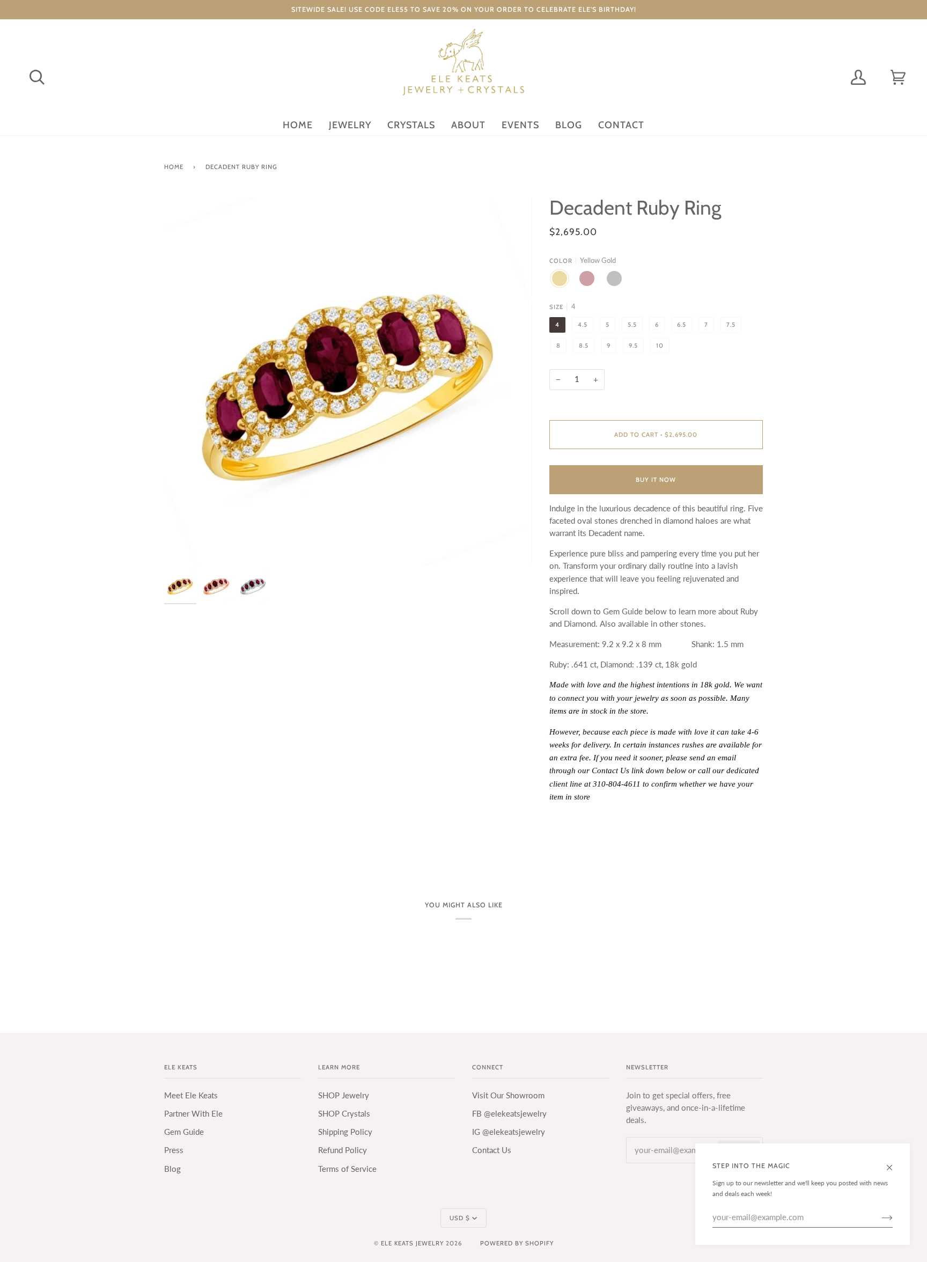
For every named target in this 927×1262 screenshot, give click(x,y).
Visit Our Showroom (508, 1095)
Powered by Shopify (517, 1243)
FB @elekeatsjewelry (509, 1113)
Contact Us (491, 1150)
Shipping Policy (345, 1131)
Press (173, 1150)
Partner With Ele (193, 1113)
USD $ (460, 1218)
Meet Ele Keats (191, 1095)
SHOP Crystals (344, 1113)
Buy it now (656, 479)
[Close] (894, 1162)
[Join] (878, 1217)
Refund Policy (342, 1150)
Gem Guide (184, 1131)
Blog (172, 1168)
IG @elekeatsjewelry (508, 1131)
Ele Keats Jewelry (412, 1243)
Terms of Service (347, 1168)
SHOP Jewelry (343, 1095)
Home (173, 167)
